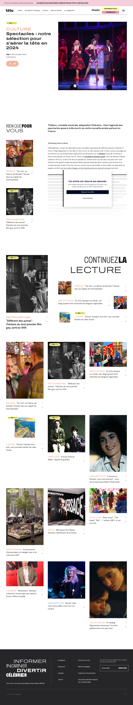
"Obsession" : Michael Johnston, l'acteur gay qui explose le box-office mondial (21, 593)
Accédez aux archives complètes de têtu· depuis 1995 (62, 3)
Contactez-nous (84, 660)
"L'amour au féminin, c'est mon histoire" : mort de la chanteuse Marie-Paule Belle (104, 479)
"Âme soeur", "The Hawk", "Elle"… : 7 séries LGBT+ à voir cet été (105, 520)
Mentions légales (84, 667)
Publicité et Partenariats (86, 673)
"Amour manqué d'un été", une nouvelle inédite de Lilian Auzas (21, 447)
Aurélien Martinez (18, 54)
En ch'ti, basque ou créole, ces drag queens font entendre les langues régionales (104, 374)
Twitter (60, 680)
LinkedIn (61, 673)
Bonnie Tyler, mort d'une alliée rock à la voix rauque (62, 606)
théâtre (102, 154)
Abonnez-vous (110, 8)
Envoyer (122, 668)
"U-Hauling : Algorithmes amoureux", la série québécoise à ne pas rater (103, 625)
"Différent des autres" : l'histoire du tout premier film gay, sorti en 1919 (17, 225)
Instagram (61, 660)
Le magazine (69, 10)
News (20, 10)
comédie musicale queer (94, 156)
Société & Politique (32, 10)
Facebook (61, 667)
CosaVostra (18, 694)
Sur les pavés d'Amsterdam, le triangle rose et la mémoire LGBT (21, 552)
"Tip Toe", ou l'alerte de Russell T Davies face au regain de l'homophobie (21, 406)
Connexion (110, 12)
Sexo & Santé (56, 10)
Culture (45, 10)
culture (18, 29)
